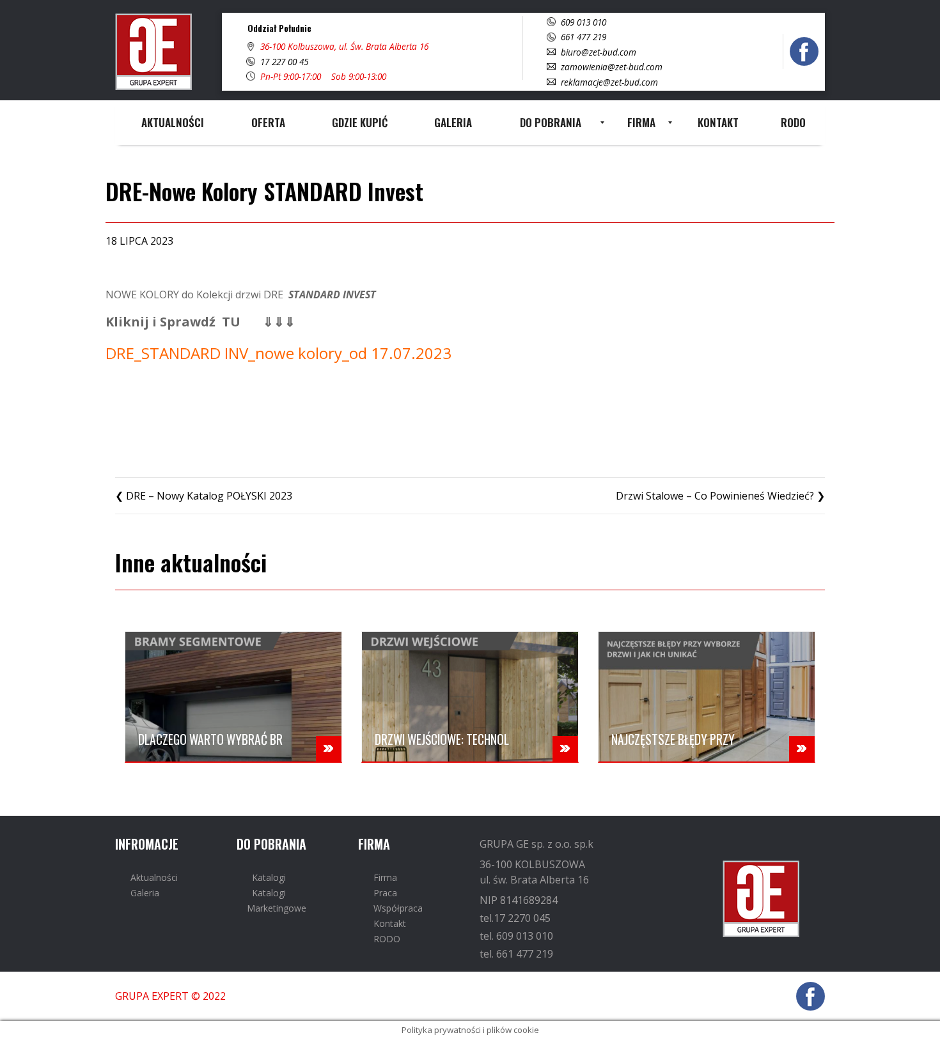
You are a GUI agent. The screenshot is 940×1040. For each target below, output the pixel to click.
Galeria (144, 893)
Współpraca (398, 908)
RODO (386, 939)
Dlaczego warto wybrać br (210, 739)
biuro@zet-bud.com (598, 52)
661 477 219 (583, 37)
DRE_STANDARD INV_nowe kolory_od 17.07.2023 (278, 352)
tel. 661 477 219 (516, 954)
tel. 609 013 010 (516, 936)
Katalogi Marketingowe (276, 900)
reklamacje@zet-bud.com (609, 82)
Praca (385, 893)
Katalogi (269, 877)
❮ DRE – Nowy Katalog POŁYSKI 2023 (203, 496)
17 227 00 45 (284, 62)
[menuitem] (172, 122)
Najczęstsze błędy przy (673, 739)
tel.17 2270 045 (515, 918)
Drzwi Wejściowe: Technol (442, 739)
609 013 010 (583, 22)
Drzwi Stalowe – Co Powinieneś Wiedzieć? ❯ (720, 496)
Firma (385, 877)
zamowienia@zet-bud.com (611, 67)
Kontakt (389, 923)
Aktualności (154, 877)
